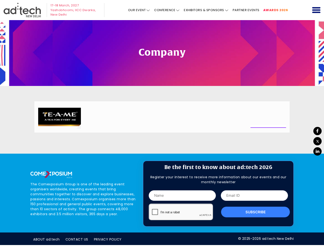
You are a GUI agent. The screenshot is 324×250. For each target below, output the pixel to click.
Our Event (137, 10)
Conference (164, 10)
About (46, 239)
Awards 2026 (275, 10)
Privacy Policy (108, 239)
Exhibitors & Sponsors (204, 10)
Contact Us (76, 239)
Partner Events (246, 10)
